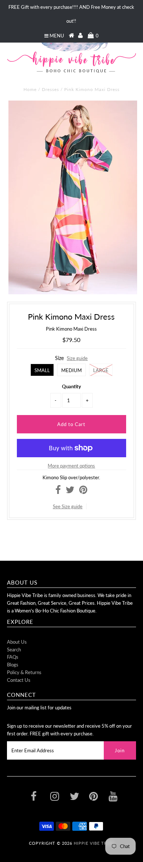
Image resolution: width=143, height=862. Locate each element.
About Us (17, 642)
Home (30, 89)
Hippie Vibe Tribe (94, 843)
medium (71, 370)
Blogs (12, 665)
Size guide (77, 358)
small (42, 370)
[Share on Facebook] (58, 491)
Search (14, 649)
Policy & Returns (24, 672)
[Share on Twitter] (70, 491)
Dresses (50, 89)
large (101, 370)
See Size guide (67, 506)
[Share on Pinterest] (83, 491)
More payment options (71, 466)
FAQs (12, 657)
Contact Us (18, 680)
